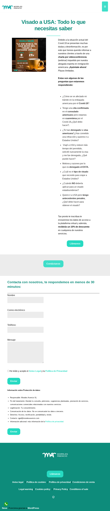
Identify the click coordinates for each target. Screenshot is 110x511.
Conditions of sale (79, 489)
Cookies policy (42, 489)
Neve (4, 508)
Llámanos (75, 244)
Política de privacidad (54, 422)
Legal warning (26, 489)
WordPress (33, 508)
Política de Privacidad (56, 371)
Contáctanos (53, 264)
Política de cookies (36, 482)
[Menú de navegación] (105, 6)
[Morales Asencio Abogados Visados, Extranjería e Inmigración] (12, 6)
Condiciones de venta (83, 482)
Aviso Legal (35, 371)
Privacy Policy (61, 489)
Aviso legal (17, 482)
